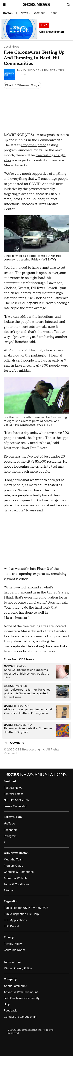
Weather (39, 13)
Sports (55, 13)
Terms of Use (12, 962)
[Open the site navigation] (13, 4)
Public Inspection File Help (21, 913)
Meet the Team (13, 859)
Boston (8, 13)
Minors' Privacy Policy (18, 968)
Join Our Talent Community (21, 998)
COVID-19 (17, 743)
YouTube (9, 823)
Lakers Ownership (15, 806)
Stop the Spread (33, 145)
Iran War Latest (13, 793)
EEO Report (11, 926)
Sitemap (9, 890)
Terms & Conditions (16, 884)
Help (7, 1004)
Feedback (10, 1010)
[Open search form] (68, 4)
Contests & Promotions (19, 871)
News (25, 13)
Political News (13, 787)
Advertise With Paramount (21, 992)
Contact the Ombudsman (20, 1016)
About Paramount (15, 985)
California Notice (15, 949)
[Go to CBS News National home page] (36, 4)
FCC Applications (15, 920)
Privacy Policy (13, 943)
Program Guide (13, 865)
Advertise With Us (15, 878)
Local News (11, 46)
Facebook (10, 829)
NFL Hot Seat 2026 (16, 800)
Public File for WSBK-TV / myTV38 (26, 907)
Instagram (10, 836)
